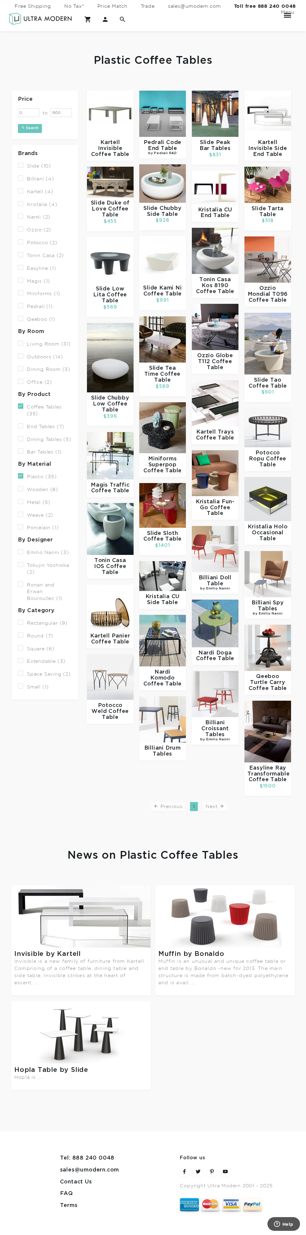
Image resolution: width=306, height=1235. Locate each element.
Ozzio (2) (39, 230)
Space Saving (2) (49, 674)
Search (32, 128)
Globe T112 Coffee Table (215, 361)
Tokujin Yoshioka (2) (48, 569)
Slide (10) (39, 166)
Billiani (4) (40, 179)
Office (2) (39, 382)
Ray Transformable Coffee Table (268, 774)
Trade (148, 6)
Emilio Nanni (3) (48, 552)
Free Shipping (33, 6)
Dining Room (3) (48, 369)
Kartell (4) (40, 191)
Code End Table (164, 147)
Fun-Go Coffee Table (217, 507)
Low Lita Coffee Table (110, 295)
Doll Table (216, 582)
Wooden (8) (42, 489)
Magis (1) (38, 280)
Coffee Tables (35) (44, 410)
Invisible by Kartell (47, 954)
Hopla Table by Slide (51, 1070)
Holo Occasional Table (270, 532)
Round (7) (40, 636)
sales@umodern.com (194, 6)
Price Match (112, 6)
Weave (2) (40, 515)
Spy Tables (268, 608)
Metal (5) (38, 502)
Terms (69, 1205)
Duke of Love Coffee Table (111, 209)
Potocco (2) (42, 242)
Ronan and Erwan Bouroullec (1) (44, 591)
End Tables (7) (45, 426)
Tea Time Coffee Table (162, 374)
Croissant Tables (215, 733)
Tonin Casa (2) (45, 255)
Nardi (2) (38, 217)
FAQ (66, 1193)
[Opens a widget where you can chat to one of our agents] (283, 1224)
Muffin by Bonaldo (191, 954)
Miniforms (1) (43, 293)
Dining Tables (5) (49, 439)
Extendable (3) (46, 661)
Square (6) (40, 648)
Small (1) (38, 687)
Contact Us (76, 1182)
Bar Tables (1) (44, 452)
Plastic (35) (42, 476)
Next (212, 806)
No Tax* (74, 6)
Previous (170, 806)
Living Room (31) (49, 344)
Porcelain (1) (43, 527)
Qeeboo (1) (41, 319)
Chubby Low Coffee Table (111, 404)
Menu (287, 12)
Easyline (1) (41, 268)
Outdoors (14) (45, 356)
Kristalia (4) (42, 204)
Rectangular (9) (47, 623)
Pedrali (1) (40, 306)
